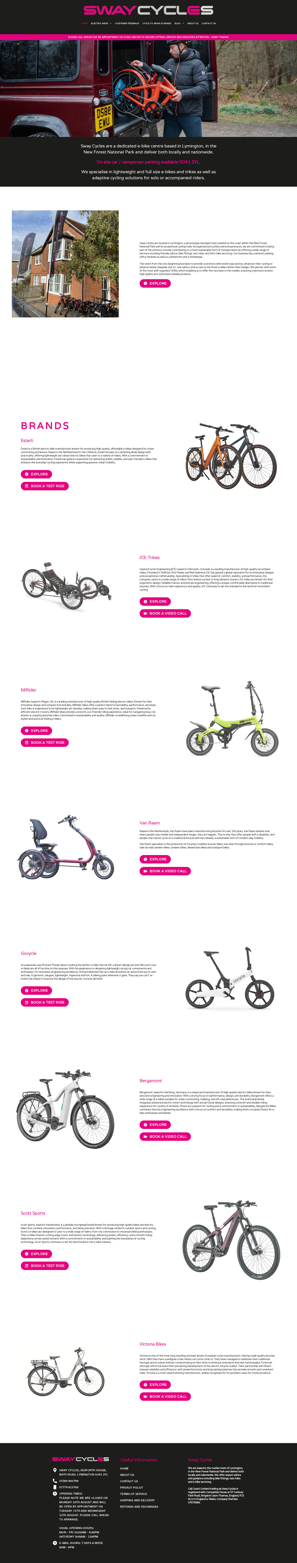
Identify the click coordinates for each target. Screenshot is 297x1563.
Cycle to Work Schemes (157, 23)
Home (84, 23)
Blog (177, 23)
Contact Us (209, 23)
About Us (193, 23)
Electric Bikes (99, 23)
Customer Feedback (127, 23)
